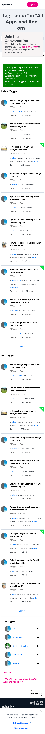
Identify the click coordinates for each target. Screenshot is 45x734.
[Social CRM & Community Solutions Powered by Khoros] (36, 693)
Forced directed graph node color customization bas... (25, 508)
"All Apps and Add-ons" (15, 73)
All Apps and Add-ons (18, 107)
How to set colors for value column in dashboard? (25, 244)
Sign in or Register (30, 47)
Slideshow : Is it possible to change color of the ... (25, 175)
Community (10, 78)
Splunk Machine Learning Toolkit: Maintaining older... (25, 198)
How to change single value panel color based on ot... (25, 102)
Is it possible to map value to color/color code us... (23, 148)
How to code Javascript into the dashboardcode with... (24, 301)
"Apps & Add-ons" (12, 76)
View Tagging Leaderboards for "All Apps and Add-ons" (21, 680)
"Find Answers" (31, 76)
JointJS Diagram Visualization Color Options (23, 324)
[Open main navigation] (41, 4)
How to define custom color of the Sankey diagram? (25, 125)
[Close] (41, 711)
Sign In (32, 4)
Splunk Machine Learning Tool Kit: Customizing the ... (25, 221)
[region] (22, 721)
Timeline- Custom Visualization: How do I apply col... (24, 271)
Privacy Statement (21, 723)
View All (22, 346)
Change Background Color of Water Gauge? (23, 535)
